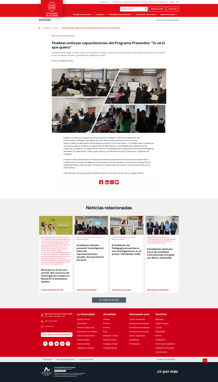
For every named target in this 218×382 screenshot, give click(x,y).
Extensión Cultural (110, 335)
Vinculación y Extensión (145, 14)
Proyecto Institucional (85, 327)
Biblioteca (153, 2)
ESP (172, 2)
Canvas (159, 327)
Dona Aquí (172, 9)
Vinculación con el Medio (87, 331)
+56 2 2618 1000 (51, 321)
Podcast (106, 327)
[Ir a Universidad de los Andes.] (39, 28)
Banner (158, 335)
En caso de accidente (65, 359)
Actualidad (144, 2)
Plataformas (163, 2)
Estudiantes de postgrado (139, 327)
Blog (105, 331)
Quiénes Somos (83, 319)
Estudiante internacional (139, 331)
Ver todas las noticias (109, 300)
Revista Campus (110, 339)
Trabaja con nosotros (85, 348)
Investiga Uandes (110, 343)
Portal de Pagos (162, 323)
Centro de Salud (83, 343)
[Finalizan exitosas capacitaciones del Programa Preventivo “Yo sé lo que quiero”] (101, 182)
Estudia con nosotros (81, 14)
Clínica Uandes (83, 339)
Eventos (106, 323)
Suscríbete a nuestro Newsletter (56, 334)
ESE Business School (86, 335)
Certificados (160, 339)
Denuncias (47, 359)
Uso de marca (161, 352)
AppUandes (160, 331)
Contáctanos (49, 326)
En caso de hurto (86, 359)
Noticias (45, 20)
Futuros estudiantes (137, 319)
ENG (177, 2)
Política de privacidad (166, 359)
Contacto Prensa (110, 348)
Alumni (125, 2)
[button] (205, 361)
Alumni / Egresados (137, 335)
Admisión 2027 (157, 9)
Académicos (116, 2)
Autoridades (82, 323)
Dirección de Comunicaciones (167, 20)
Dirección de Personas (165, 348)
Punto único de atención (165, 343)
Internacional (134, 2)
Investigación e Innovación (120, 14)
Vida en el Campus (167, 14)
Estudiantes (104, 2)
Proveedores (134, 343)
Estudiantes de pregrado (139, 323)
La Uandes (99, 14)
